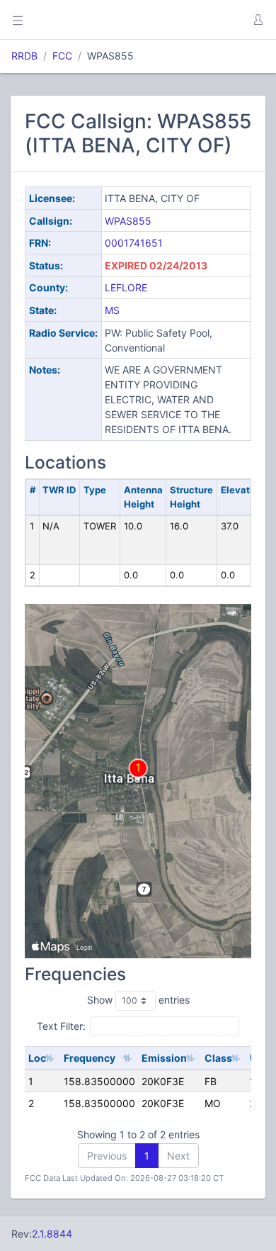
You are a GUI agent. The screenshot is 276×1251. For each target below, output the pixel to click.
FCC (62, 56)
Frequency (89, 1058)
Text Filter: (61, 1026)
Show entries (138, 1000)
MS (112, 310)
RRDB (24, 56)
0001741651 (134, 243)
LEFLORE (126, 287)
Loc (37, 1058)
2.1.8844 (52, 1234)
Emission (164, 1058)
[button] (257, 20)
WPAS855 (128, 221)
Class (218, 1058)
